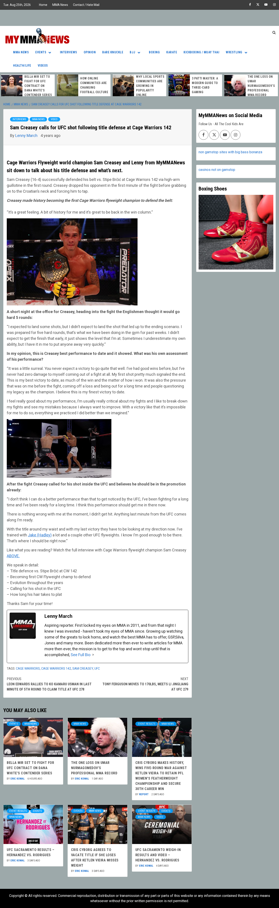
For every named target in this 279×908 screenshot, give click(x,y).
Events (40, 52)
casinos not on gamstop (217, 170)
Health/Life (22, 65)
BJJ (132, 52)
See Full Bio (80, 654)
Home (43, 5)
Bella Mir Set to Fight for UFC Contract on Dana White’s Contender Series (38, 86)
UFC (97, 668)
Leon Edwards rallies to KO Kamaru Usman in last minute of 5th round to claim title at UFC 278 (49, 684)
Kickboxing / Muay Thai (201, 52)
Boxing (154, 52)
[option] (28, 85)
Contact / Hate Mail (86, 5)
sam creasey (82, 668)
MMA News (60, 5)
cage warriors (28, 668)
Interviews (68, 52)
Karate (171, 52)
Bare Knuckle (112, 52)
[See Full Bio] (93, 655)
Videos (43, 65)
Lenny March (26, 135)
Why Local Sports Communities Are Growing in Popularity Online (150, 86)
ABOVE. (13, 556)
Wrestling (234, 52)
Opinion (90, 52)
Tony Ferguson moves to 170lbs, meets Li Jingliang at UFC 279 (145, 684)
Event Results (146, 723)
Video (54, 119)
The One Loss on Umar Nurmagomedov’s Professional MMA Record (261, 86)
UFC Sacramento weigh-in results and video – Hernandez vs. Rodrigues (158, 855)
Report (144, 794)
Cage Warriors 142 (56, 668)
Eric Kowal (17, 778)
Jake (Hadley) (40, 535)
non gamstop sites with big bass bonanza (230, 152)
